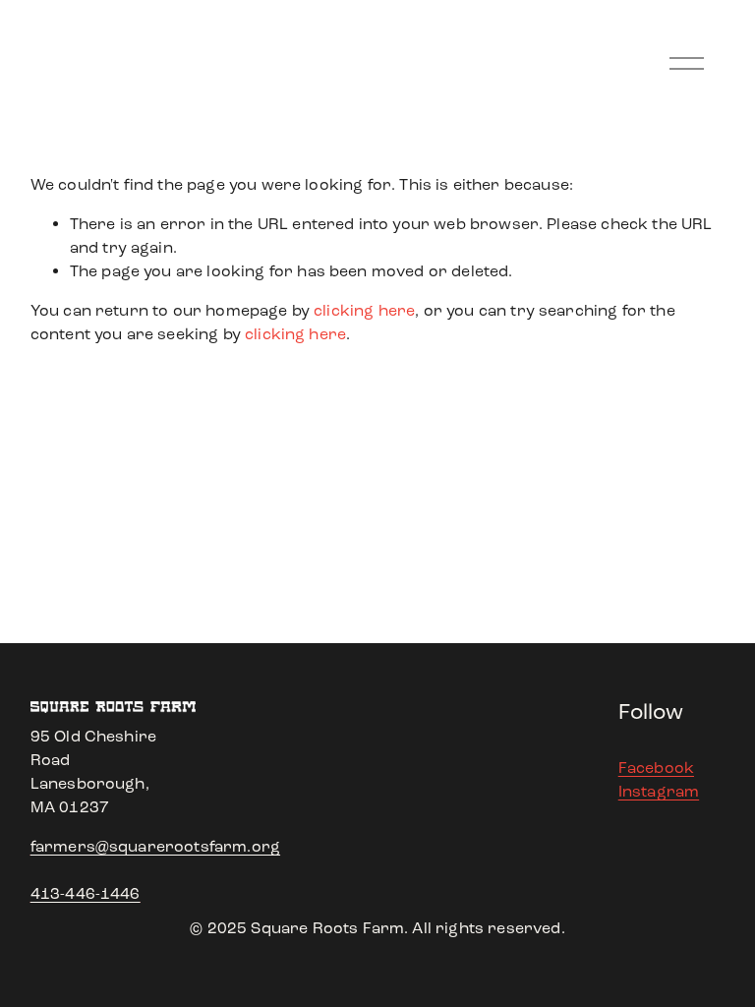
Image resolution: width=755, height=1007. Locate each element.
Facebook (656, 767)
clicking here (364, 310)
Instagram (658, 791)
